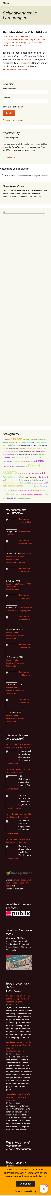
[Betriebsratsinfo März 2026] (11, 545)
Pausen (5, 448)
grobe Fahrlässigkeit (24, 498)
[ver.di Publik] (18, 913)
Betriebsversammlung (23, 39)
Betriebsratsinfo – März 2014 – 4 (25, 32)
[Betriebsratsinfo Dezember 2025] (11, 621)
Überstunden (37, 42)
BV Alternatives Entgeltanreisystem (30, 451)
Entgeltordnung (37, 480)
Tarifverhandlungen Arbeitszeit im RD (33, 494)
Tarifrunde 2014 (19, 458)
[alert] (25, 175)
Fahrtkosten (39, 39)
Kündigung (13, 454)
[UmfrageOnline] (19, 873)
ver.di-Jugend (7, 461)
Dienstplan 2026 (24, 584)
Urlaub (18, 45)
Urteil (4, 490)
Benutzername (9, 88)
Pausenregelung (23, 42)
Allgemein (16, 439)
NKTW (34, 442)
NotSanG (28, 442)
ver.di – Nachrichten (18, 1149)
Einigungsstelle (22, 473)
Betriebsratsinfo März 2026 (25, 542)
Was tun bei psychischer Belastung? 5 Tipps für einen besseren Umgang (18, 999)
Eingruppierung (12, 490)
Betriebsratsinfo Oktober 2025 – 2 (24, 701)
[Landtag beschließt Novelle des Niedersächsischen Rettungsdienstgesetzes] (11, 851)
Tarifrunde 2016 (15, 477)
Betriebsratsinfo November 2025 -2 (25, 646)
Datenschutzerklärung (25, 1191)
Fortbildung (41, 454)
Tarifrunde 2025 (25, 483)
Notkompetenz (30, 458)
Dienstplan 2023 (12, 480)
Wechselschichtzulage (30, 439)
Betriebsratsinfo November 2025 (25, 673)
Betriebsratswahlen (25, 480)
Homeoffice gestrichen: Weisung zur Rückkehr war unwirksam (18, 1097)
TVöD (45, 483)
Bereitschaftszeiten (41, 458)
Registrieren (11, 157)
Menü (6, 3)
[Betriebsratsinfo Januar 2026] (11, 600)
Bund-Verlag (13, 990)
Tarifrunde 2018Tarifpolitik (16, 448)
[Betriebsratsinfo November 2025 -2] (11, 649)
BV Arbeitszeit (12, 498)
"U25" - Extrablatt (30, 477)
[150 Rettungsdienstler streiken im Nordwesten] (11, 781)
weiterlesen (14, 763)
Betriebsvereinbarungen (36, 445)
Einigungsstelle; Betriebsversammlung (14, 588)
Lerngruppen (8, 42)
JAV (23, 477)
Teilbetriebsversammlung (13, 486)
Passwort (7, 97)
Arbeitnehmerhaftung (25, 490)
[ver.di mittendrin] (19, 962)
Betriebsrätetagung (40, 486)
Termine (21, 445)
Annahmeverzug (36, 483)
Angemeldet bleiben (14, 107)
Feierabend (6, 439)
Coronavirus (32, 473)
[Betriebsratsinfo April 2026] (11, 524)
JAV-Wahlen (14, 451)
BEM (37, 473)
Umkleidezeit (8, 45)
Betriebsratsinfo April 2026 (24, 520)
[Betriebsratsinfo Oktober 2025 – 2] (11, 704)
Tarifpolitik (6, 477)
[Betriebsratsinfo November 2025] (11, 677)
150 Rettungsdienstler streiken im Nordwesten (18, 771)
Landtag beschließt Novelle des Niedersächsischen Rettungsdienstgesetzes (18, 841)
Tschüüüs (9, 535)
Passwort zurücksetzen (13, 120)
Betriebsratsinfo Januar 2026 (24, 596)
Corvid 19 (21, 442)
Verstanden (25, 1184)
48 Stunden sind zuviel (19, 467)
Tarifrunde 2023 (8, 458)
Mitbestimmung (29, 486)
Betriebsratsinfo (30, 36)
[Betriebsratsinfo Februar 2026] (11, 573)
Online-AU (22, 562)
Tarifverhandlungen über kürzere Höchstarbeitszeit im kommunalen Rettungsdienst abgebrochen (19, 816)
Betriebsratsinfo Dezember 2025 (25, 618)
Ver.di (15, 445)
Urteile (9, 445)
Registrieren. (25, 63)
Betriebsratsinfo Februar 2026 (24, 570)
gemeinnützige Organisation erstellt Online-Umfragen (19, 883)
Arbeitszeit (15, 461)
